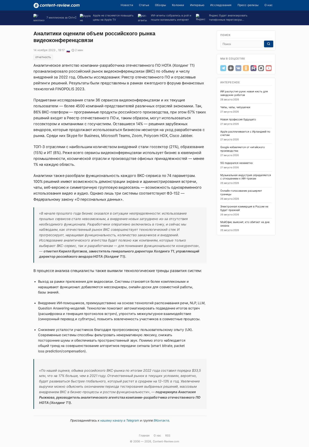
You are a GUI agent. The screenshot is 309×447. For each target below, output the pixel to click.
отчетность (43, 57)
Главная (144, 435)
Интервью (197, 5)
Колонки (178, 5)
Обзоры (160, 5)
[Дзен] (231, 68)
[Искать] (268, 44)
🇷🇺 (68, 50)
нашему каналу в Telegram (119, 420)
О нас (268, 5)
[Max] (261, 68)
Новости (127, 5)
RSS (167, 435)
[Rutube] (253, 68)
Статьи (144, 5)
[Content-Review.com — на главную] (56, 5)
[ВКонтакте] (238, 68)
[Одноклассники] (246, 68)
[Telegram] (223, 68)
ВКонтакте (161, 420)
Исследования (220, 5)
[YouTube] (269, 68)
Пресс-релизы (248, 5)
